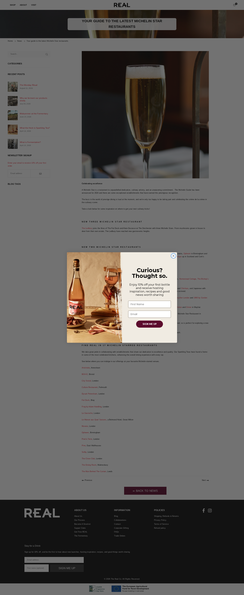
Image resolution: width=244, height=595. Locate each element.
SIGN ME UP (150, 324)
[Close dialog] (173, 255)
